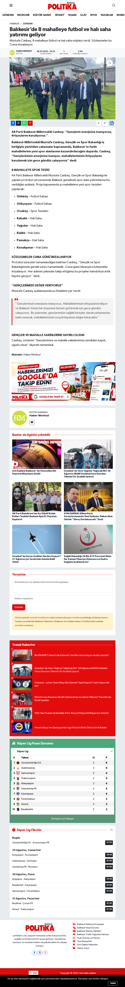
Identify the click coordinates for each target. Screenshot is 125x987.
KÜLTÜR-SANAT (42, 15)
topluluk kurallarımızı (40, 617)
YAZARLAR (106, 15)
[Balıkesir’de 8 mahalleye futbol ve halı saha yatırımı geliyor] (63, 88)
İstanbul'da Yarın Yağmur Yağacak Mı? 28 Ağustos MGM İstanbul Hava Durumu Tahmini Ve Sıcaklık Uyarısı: (87, 474)
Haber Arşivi (83, 948)
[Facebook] (34, 952)
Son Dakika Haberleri (87, 944)
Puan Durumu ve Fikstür (88, 938)
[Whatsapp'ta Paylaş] (24, 123)
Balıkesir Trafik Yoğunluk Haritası (93, 934)
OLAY (83, 15)
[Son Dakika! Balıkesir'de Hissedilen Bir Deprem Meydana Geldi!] (36, 454)
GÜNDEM (8, 15)
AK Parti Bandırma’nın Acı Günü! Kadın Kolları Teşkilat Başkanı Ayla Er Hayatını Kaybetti (34, 516)
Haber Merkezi (39, 415)
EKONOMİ (23, 15)
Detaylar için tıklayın (62, 818)
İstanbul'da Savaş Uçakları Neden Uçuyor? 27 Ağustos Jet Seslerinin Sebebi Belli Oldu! (36, 559)
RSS (35, 973)
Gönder (18, 607)
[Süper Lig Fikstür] (111, 830)
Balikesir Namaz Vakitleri (89, 931)
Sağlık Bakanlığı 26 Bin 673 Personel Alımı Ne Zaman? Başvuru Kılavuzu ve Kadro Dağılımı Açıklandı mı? (87, 559)
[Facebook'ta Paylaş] (13, 123)
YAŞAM (72, 15)
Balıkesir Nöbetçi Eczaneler (90, 924)
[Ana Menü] (11, 5)
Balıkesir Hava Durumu (88, 928)
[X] (39, 952)
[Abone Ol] (111, 123)
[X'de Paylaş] (18, 123)
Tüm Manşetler (84, 941)
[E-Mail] (31, 422)
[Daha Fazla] (30, 123)
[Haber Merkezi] (19, 417)
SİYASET (59, 15)
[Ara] (113, 6)
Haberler (14, 24)
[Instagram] (45, 952)
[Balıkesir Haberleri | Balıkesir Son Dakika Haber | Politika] (62, 5)
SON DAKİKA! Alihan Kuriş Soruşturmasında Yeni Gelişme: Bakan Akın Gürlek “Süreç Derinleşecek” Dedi (88, 516)
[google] (67, 381)
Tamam (113, 983)
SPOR (93, 15)
